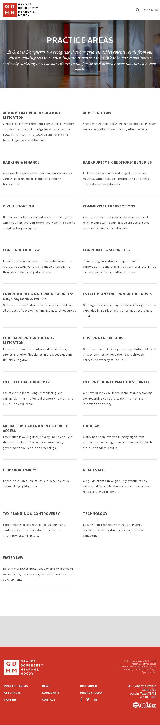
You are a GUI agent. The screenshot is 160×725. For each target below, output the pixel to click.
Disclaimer (88, 686)
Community (50, 693)
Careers (10, 699)
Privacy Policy (91, 693)
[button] (148, 10)
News (46, 686)
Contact (48, 699)
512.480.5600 (147, 697)
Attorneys (12, 693)
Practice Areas (16, 686)
